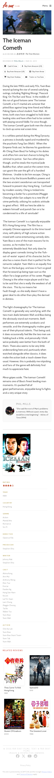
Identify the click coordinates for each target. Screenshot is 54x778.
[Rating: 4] (7, 486)
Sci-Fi (5, 527)
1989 (5, 496)
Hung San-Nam (9, 592)
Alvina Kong (7, 573)
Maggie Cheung (9, 605)
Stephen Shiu (8, 549)
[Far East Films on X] (24, 756)
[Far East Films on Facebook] (18, 756)
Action (5, 517)
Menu (45, 5)
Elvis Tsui (6, 583)
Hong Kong (7, 507)
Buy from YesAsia (13, 77)
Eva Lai (5, 586)
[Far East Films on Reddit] (36, 756)
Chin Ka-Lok (7, 629)
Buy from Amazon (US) (33, 66)
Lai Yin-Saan (8, 599)
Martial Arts (7, 520)
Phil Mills (18, 61)
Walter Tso (7, 612)
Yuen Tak (6, 638)
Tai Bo (5, 608)
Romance (7, 524)
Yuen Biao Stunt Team (12, 635)
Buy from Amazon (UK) (16, 72)
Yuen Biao (7, 615)
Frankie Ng (7, 589)
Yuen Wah (7, 618)
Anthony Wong (9, 580)
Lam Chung (7, 602)
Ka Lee (5, 596)
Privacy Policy (25, 765)
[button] (35, 3)
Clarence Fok (8, 538)
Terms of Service (26, 774)
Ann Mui (6, 576)
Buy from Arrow (38, 72)
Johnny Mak (7, 559)
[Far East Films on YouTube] (30, 756)
